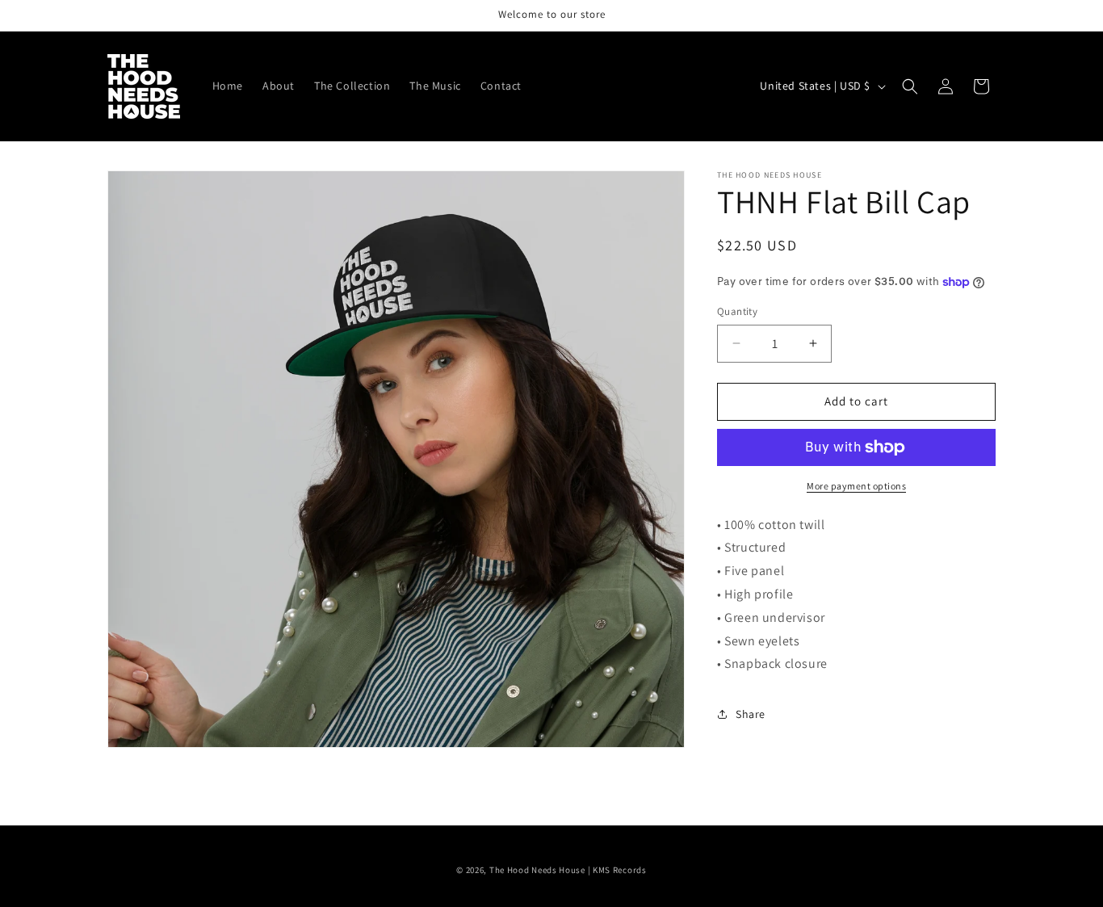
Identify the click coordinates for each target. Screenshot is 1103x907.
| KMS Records (617, 870)
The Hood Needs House (537, 870)
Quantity (737, 311)
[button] (910, 86)
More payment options (856, 486)
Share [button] (750, 714)
